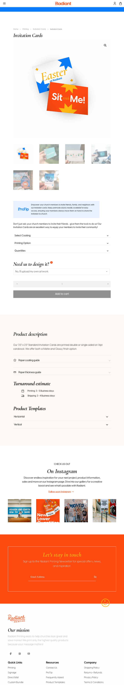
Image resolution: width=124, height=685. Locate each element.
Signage (12, 672)
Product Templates (55, 682)
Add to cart (62, 294)
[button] (105, 45)
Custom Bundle (15, 682)
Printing (26, 29)
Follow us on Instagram (60, 492)
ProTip (49, 672)
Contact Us (51, 668)
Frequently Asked (55, 677)
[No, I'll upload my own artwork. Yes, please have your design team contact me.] (61, 271)
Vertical (18, 424)
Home (15, 29)
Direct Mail (13, 677)
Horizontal (19, 416)
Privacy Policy (91, 677)
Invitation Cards (39, 29)
